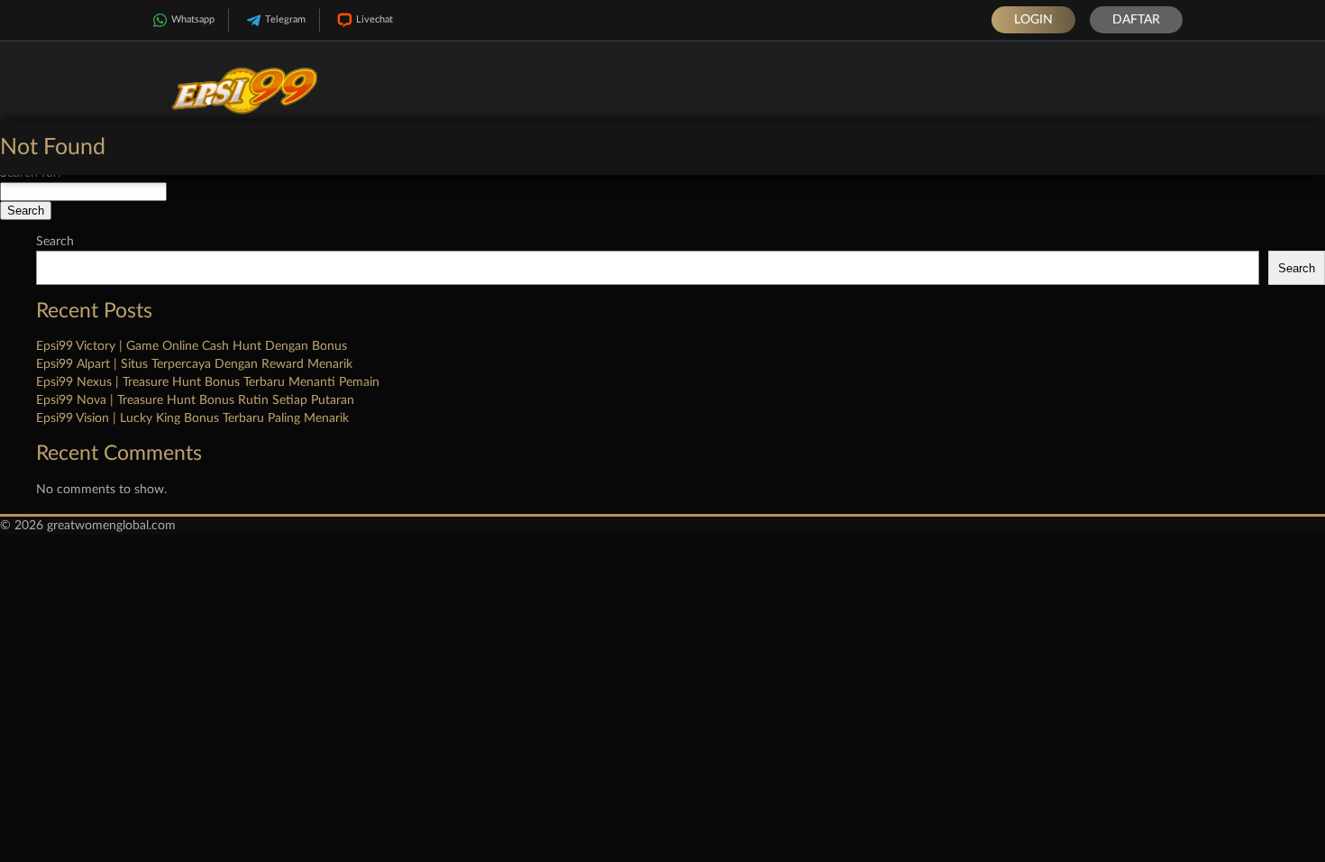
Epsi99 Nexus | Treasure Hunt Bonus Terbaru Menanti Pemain (207, 382)
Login (1033, 20)
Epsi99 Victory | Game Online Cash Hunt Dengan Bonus (191, 346)
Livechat (374, 19)
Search (55, 241)
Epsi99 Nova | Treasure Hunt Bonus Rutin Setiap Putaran (195, 400)
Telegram (285, 19)
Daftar (1136, 20)
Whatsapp (193, 19)
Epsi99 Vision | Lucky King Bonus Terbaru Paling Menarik (192, 418)
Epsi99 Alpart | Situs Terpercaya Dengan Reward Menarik (194, 364)
